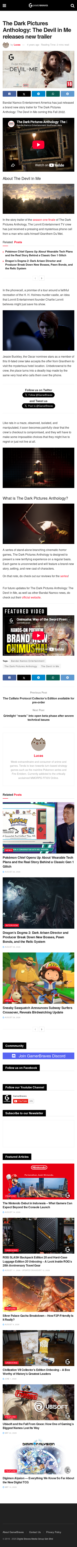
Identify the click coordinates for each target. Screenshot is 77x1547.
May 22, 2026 (10, 1433)
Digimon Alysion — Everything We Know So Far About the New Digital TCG (38, 1480)
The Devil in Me (50, 666)
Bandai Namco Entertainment (27, 660)
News (9, 850)
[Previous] (35, 278)
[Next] (41, 278)
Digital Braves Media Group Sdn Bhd (35, 1538)
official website (31, 597)
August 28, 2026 (12, 1017)
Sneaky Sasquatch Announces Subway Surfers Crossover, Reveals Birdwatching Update (37, 1010)
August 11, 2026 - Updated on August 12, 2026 (27, 1270)
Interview (12, 925)
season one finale (44, 220)
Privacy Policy (53, 1532)
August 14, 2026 (12, 1212)
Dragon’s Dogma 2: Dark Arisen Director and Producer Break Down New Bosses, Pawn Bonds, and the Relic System (39, 264)
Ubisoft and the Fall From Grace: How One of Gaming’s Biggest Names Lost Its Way (38, 1426)
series (64, 576)
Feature (11, 1196)
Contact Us (35, 1532)
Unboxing (12, 1250)
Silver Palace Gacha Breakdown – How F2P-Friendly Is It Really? (38, 1317)
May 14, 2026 (10, 1487)
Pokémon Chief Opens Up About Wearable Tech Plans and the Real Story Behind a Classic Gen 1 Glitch (39, 253)
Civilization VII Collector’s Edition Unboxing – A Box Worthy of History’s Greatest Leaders (36, 1372)
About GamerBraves (13, 1532)
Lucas (17, 44)
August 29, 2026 (12, 872)
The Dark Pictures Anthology (20, 666)
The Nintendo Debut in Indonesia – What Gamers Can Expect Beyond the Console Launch (37, 1205)
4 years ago (33, 44)
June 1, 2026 (10, 1379)
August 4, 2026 (11, 1324)
